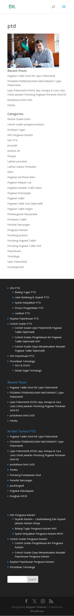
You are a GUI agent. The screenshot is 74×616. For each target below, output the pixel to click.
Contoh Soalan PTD (21, 323)
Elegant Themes (36, 607)
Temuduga (13, 256)
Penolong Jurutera (17, 235)
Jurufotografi (17, 485)
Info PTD (12, 140)
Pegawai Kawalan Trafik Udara (24, 187)
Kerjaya (11, 156)
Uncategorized (15, 267)
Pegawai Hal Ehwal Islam (21, 177)
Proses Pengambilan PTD (29, 308)
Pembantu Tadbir (17, 219)
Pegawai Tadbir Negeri (20, 208)
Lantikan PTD (22, 313)
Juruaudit (12, 145)
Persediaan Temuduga (22, 361)
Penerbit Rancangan (18, 224)
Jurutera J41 (13, 150)
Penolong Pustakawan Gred (25, 475)
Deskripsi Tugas (16, 129)
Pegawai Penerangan (19, 193)
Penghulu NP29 (18, 496)
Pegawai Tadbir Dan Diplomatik (25, 203)
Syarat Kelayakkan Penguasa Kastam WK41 (39, 533)
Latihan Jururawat (17, 161)
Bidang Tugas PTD (25, 292)
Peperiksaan (14, 251)
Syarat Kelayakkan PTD (28, 302)
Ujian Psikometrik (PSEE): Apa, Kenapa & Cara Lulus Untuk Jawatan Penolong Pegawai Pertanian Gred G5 (37, 406)
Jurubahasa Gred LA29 (19, 99)
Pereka (11, 105)
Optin (10, 171)
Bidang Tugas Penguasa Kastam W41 (36, 528)
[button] (33, 51)
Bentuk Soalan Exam (18, 119)
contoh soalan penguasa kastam (25, 124)
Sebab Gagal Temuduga (28, 370)
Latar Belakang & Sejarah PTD (32, 297)
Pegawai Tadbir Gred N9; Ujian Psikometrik (31, 75)
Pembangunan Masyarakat (22, 214)
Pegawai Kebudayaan (22, 490)
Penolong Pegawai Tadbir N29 (24, 245)
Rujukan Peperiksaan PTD (24, 318)
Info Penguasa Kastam (20, 135)
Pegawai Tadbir (16, 198)
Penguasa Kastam (17, 230)
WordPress (37, 611)
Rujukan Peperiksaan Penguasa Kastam (32, 561)
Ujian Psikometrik (17, 261)
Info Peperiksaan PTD (22, 356)
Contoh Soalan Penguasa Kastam (28, 539)
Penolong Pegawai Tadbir (21, 240)
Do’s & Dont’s (22, 365)
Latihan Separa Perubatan (21, 166)
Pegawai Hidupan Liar (19, 182)
